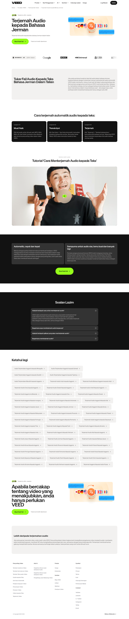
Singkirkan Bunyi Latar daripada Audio (40, 569)
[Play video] (64, 196)
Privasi (77, 571)
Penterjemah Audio (33, 7)
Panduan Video (59, 589)
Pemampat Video (18, 587)
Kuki (77, 577)
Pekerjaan (78, 568)
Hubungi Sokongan (81, 580)
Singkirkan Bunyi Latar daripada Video (40, 573)
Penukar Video (17, 590)
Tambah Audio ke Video (19, 568)
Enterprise (58, 571)
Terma (77, 574)
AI (57, 3)
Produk (37, 3)
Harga (85, 3)
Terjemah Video (17, 596)
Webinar (57, 586)
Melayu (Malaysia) (110, 614)
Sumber (64, 3)
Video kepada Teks (18, 593)
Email (77, 608)
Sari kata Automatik (18, 580)
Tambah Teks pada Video (20, 574)
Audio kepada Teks (18, 577)
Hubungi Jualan (76, 3)
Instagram (79, 602)
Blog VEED (58, 580)
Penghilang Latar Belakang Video (43, 578)
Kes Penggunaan (48, 3)
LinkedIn (78, 595)
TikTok (77, 605)
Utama (13, 7)
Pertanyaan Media (81, 584)
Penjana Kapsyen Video (19, 584)
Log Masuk (104, 3)
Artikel (56, 583)
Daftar (114, 3)
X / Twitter (78, 599)
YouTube (78, 592)
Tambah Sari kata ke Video (20, 571)
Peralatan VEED (22, 7)
